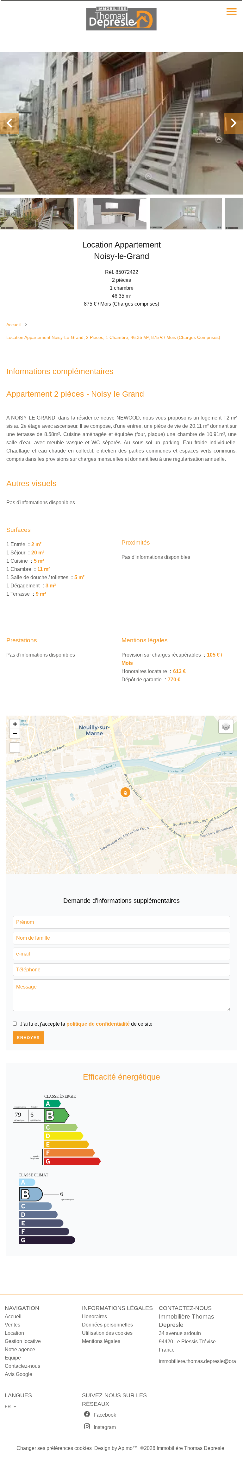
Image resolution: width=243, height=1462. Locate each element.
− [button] (15, 734)
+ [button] (15, 724)
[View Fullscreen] (15, 747)
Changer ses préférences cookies (54, 1448)
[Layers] (226, 726)
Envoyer (28, 1037)
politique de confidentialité (98, 1024)
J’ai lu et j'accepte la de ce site (86, 1024)
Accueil (13, 324)
